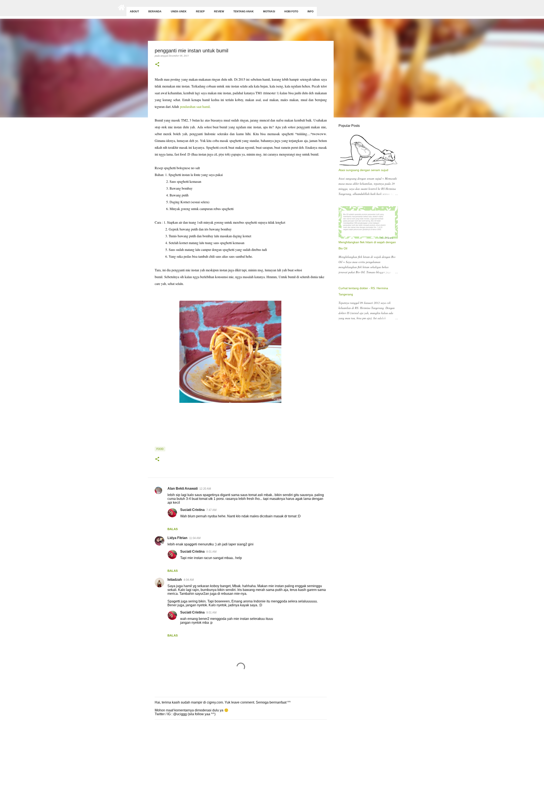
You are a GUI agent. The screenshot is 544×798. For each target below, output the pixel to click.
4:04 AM (189, 579)
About (134, 11)
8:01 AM (211, 551)
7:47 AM (211, 510)
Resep (200, 11)
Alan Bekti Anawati (182, 488)
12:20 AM (205, 488)
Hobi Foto (291, 11)
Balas (172, 529)
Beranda (155, 11)
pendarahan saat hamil (195, 106)
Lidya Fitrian (177, 538)
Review (219, 11)
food (160, 449)
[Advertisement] (127, 765)
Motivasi (269, 11)
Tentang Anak (243, 11)
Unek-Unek (179, 11)
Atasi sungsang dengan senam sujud (363, 170)
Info (310, 11)
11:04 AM (195, 538)
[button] (157, 64)
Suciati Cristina (192, 510)
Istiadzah (174, 579)
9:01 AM (211, 612)
